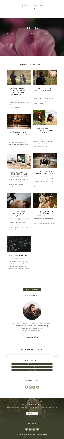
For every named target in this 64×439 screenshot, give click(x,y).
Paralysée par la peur (19, 256)
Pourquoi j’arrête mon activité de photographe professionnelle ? (19, 91)
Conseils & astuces (50, 134)
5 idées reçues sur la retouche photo (19, 133)
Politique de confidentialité (38, 436)
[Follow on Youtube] (37, 387)
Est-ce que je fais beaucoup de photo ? (44, 90)
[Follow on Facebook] (26, 387)
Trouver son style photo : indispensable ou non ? (45, 130)
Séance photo (24, 218)
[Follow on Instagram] (30, 387)
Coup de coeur (32, 370)
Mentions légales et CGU (25, 436)
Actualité (32, 367)
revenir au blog (32, 289)
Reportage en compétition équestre (19, 214)
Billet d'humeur (19, 97)
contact (32, 413)
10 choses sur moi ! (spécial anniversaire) (45, 172)
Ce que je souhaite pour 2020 (44, 212)
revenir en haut (32, 423)
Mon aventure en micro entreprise (19, 173)
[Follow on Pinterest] (33, 387)
